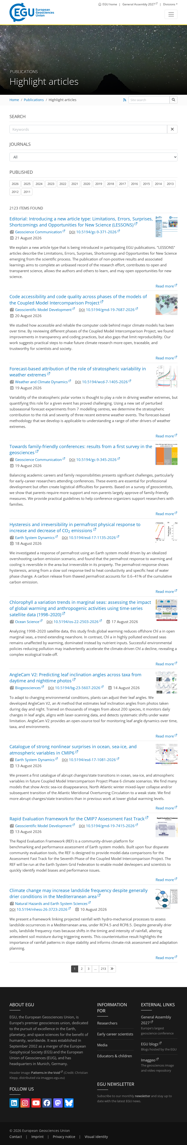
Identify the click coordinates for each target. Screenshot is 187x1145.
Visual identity (96, 1137)
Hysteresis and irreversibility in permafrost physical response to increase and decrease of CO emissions (74, 527)
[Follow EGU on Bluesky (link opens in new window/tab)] (69, 1104)
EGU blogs (149, 1043)
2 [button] (82, 968)
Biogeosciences (28, 687)
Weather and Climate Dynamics (41, 381)
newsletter (142, 1096)
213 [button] (103, 968)
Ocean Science (27, 621)
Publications (34, 100)
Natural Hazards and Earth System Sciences (51, 903)
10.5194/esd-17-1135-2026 (92, 537)
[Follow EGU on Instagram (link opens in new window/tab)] (25, 1104)
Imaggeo (148, 1060)
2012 (15, 192)
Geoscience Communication (38, 231)
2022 (62, 184)
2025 (27, 184)
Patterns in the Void (45, 1072)
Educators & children (114, 1055)
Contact (15, 1137)
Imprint (37, 1137)
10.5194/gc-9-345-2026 (96, 459)
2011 (27, 192)
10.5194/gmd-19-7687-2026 (110, 309)
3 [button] (88, 968)
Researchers (107, 1023)
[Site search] (173, 99)
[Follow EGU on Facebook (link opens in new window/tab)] (47, 1104)
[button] (172, 129)
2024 (39, 184)
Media (102, 1044)
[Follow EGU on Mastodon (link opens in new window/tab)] (58, 1104)
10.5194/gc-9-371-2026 (96, 231)
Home (14, 100)
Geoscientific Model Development (43, 309)
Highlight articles (62, 100)
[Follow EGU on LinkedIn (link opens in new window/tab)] (14, 1104)
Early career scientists (115, 1034)
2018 (110, 184)
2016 (134, 184)
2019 (98, 184)
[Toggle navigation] (171, 14)
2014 (158, 184)
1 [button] (74, 968)
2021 (74, 184)
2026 (15, 184)
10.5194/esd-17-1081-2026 (92, 759)
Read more (165, 286)
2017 (122, 184)
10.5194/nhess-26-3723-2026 (42, 909)
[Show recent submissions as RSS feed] (124, 100)
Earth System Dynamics (35, 537)
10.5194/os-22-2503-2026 (76, 621)
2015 (146, 184)
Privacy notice (64, 1137)
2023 (50, 184)
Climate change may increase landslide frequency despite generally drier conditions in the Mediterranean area (78, 893)
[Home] (31, 12)
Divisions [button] (169, 4)
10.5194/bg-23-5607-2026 (77, 687)
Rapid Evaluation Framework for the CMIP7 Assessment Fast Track (76, 819)
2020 (86, 184)
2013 (170, 184)
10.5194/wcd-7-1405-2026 (105, 381)
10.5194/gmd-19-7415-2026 (110, 825)
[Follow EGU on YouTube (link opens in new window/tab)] (36, 1104)
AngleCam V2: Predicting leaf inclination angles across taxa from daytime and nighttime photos (75, 678)
